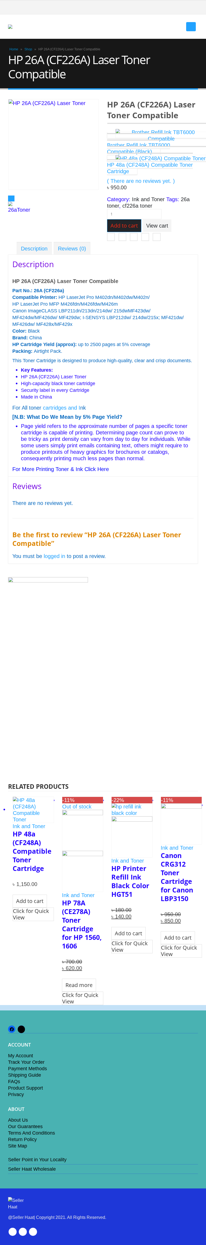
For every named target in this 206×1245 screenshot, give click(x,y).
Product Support (25, 1088)
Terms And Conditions (31, 1133)
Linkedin (33, 1232)
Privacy (16, 1094)
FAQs (14, 1081)
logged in (54, 556)
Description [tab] (34, 249)
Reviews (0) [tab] (72, 249)
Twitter (122, 237)
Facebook (111, 237)
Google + (145, 237)
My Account (20, 1055)
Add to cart (124, 225)
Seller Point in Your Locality (37, 1159)
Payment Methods (27, 1068)
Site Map (17, 1146)
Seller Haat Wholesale (32, 1169)
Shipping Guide (24, 1075)
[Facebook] (194, 7)
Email (156, 237)
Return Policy (22, 1139)
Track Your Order (26, 1062)
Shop (28, 49)
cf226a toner (137, 206)
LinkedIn (134, 237)
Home (13, 49)
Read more (79, 985)
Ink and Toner (148, 199)
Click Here (96, 469)
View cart (157, 226)
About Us (18, 1120)
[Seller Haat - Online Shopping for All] (23, 27)
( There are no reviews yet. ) (141, 181)
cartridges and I (61, 408)
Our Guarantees (25, 1126)
